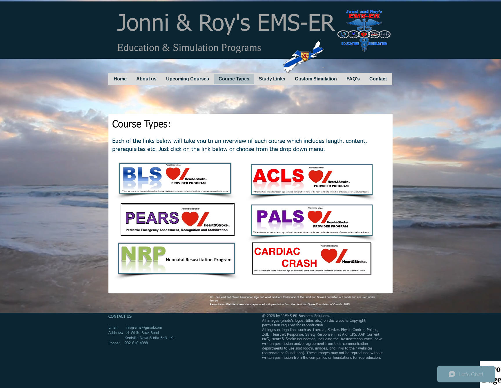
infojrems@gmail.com (144, 328)
